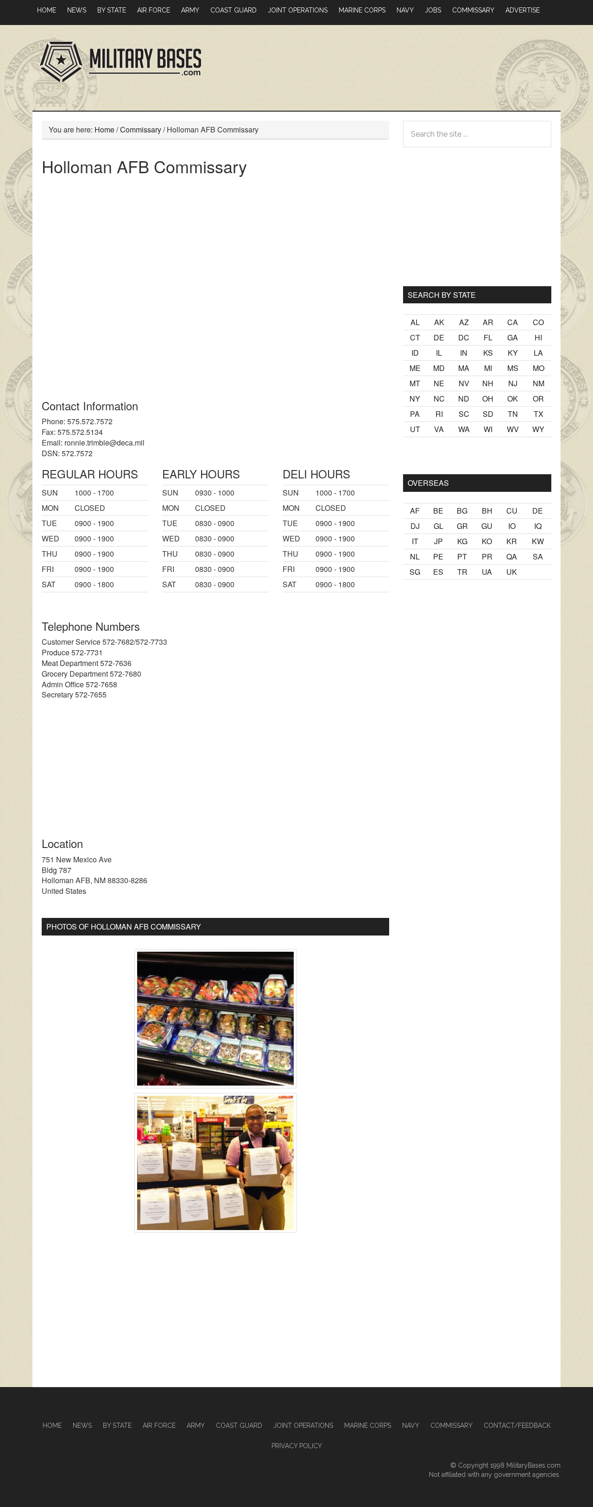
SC (464, 413)
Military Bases (120, 62)
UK (511, 571)
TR (462, 571)
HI (538, 337)
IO (512, 526)
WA (464, 429)
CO (538, 322)
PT (462, 556)
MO (538, 368)
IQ (538, 526)
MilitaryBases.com (533, 1465)
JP (438, 541)
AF (415, 510)
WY (538, 429)
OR (538, 398)
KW (538, 541)
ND (463, 398)
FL (488, 337)
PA (415, 413)
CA (512, 322)
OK (512, 398)
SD (488, 413)
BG (462, 510)
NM (538, 383)
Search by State (442, 294)
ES (438, 571)
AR (488, 322)
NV (464, 383)
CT (415, 337)
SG (415, 571)
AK (439, 322)
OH (487, 398)
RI (439, 413)
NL (415, 556)
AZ (464, 322)
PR (487, 556)
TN (513, 413)
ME (415, 368)
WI (488, 429)
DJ (415, 526)
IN (463, 352)
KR (511, 541)
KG (462, 541)
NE (439, 383)
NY (415, 398)
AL (415, 322)
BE (438, 510)
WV (513, 429)
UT (415, 429)
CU (511, 510)
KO (487, 541)
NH (487, 383)
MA (463, 368)
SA (538, 556)
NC (439, 398)
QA (511, 556)
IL (439, 352)
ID (415, 352)
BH (487, 510)
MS (512, 368)
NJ (512, 383)
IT (415, 541)
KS (488, 352)
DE (439, 337)
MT (415, 383)
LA (538, 352)
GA (512, 337)
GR (462, 526)
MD (439, 368)
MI (488, 368)
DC (463, 337)
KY (513, 352)
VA (439, 429)
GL (438, 526)
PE (438, 556)
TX (538, 413)
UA (487, 571)
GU (486, 526)
